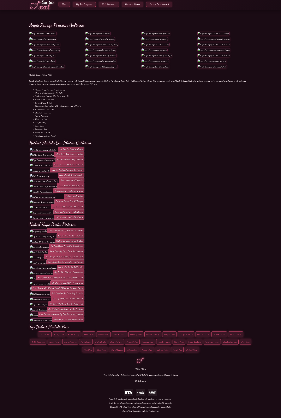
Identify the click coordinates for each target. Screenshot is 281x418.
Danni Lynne (203, 334)
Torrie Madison (194, 342)
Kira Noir (88, 349)
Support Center (171, 374)
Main (64, 4)
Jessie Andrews (219, 334)
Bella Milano (191, 349)
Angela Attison (164, 342)
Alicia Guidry (73, 334)
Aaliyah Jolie (169, 334)
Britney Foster (162, 349)
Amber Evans (54, 342)
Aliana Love (132, 349)
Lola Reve (245, 342)
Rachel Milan (103, 334)
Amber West (89, 334)
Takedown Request (155, 374)
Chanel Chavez (117, 349)
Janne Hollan (132, 342)
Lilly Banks (100, 342)
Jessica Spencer (70, 342)
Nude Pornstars (108, 4)
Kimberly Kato (136, 334)
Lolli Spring (86, 342)
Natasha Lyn (148, 342)
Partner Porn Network (159, 4)
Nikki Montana (38, 342)
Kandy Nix (177, 349)
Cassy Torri (59, 334)
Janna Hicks (147, 349)
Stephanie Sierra (212, 342)
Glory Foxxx (101, 349)
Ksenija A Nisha (186, 334)
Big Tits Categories (84, 4)
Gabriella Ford (116, 342)
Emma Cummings (153, 334)
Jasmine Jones (235, 334)
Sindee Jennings (230, 342)
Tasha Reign (45, 334)
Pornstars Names (132, 4)
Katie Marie (179, 342)
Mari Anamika (119, 334)
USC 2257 (142, 374)
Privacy (133, 374)
